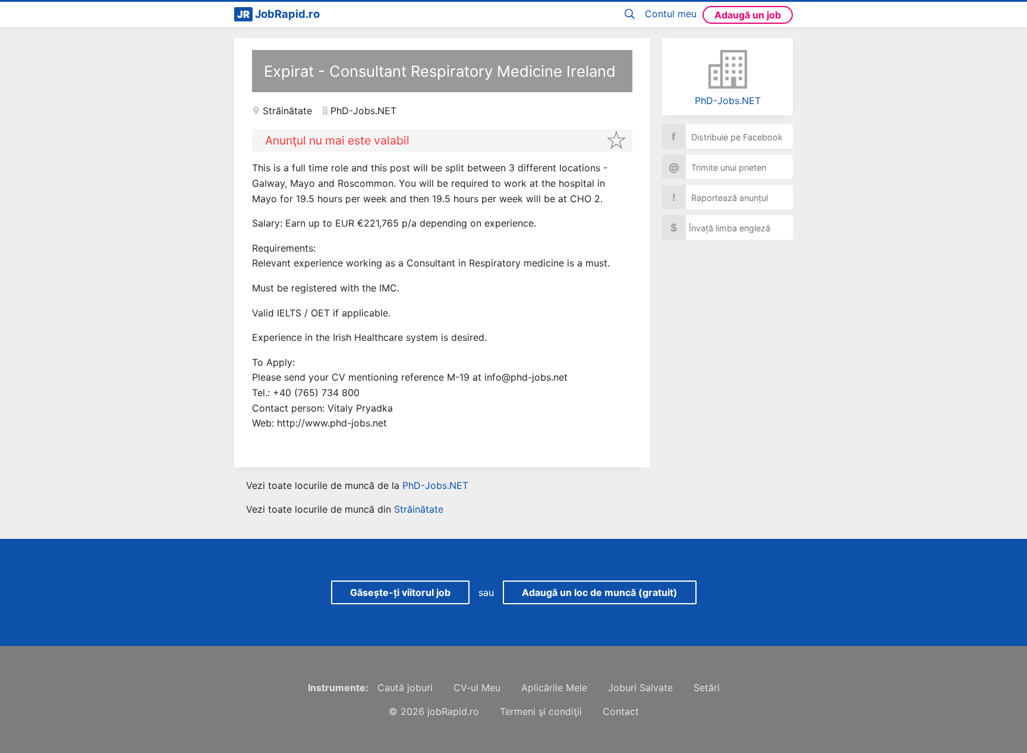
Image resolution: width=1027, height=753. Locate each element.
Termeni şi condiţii (541, 711)
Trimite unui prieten (718, 167)
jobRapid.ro (453, 711)
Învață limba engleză (720, 227)
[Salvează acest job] (616, 139)
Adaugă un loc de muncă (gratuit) (600, 592)
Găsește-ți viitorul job (400, 592)
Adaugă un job (747, 15)
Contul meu (671, 14)
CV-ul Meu (476, 688)
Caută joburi (405, 688)
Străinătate (287, 111)
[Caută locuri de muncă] (632, 14)
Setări (707, 688)
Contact (621, 711)
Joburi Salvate (640, 688)
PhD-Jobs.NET (728, 100)
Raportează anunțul (720, 197)
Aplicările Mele (554, 688)
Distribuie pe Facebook (727, 136)
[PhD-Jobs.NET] (727, 69)
